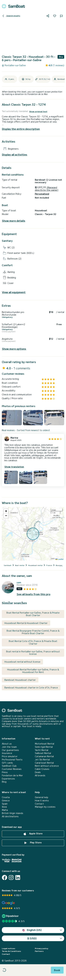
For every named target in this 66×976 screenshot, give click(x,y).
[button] (6, 511)
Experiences (8, 778)
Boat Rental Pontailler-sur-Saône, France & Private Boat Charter (33, 614)
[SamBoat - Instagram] (11, 877)
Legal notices (8, 948)
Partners (39, 951)
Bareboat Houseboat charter (20, 679)
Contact (39, 803)
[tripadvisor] (10, 916)
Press (5, 772)
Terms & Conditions (11, 951)
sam (19, 582)
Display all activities (14, 154)
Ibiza (4, 806)
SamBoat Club (9, 766)
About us (7, 743)
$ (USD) (32, 938)
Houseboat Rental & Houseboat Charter (26, 623)
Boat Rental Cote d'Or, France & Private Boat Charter (33, 642)
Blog (4, 781)
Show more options (14, 348)
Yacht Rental (41, 750)
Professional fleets (12, 759)
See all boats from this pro (33, 594)
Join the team (9, 747)
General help (41, 797)
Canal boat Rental (44, 762)
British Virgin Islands (12, 813)
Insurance (7, 753)
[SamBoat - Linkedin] (17, 877)
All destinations (10, 816)
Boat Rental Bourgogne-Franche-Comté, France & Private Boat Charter (33, 632)
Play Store (35, 842)
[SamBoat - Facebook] (4, 877)
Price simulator (9, 756)
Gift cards (7, 762)
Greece (6, 800)
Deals (38, 772)
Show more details (13, 220)
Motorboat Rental (44, 743)
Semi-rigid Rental (44, 747)
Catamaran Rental (44, 756)
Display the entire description (21, 129)
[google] (8, 903)
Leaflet (60, 559)
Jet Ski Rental (42, 759)
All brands (40, 775)
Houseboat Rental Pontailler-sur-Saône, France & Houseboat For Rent (33, 671)
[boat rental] (13, 6)
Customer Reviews (11, 769)
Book (57, 970)
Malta (5, 810)
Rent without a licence (47, 766)
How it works (42, 800)
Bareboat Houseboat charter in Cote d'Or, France (31, 687)
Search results (13, 15)
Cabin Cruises (42, 769)
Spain (5, 803)
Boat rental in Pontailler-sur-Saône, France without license (33, 653)
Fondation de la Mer (12, 775)
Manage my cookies (45, 806)
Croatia (6, 797)
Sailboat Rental (43, 753)
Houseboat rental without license (22, 661)
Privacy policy (41, 948)
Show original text (38, 111)
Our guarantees (10, 750)
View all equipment (13, 292)
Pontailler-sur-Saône (15, 65)
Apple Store (36, 833)
